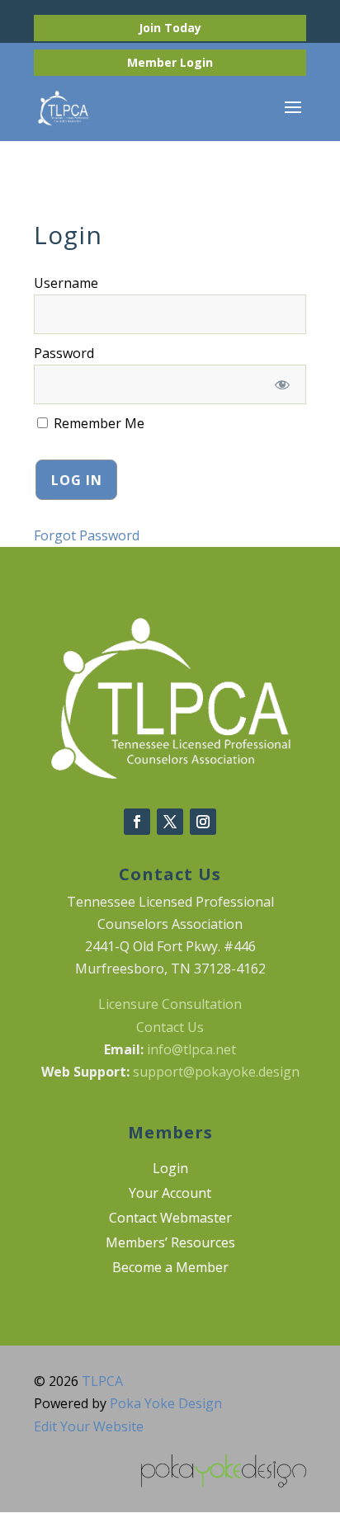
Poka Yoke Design (166, 1403)
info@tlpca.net (191, 1049)
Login (196, 62)
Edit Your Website (89, 1426)
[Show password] (281, 384)
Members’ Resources (170, 1244)
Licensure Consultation (170, 1004)
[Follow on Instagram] (203, 821)
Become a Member (170, 1268)
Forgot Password (86, 535)
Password (64, 353)
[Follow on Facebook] (137, 821)
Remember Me (97, 423)
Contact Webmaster (170, 1219)
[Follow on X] (170, 821)
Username (66, 283)
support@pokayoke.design (216, 1072)
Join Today (170, 27)
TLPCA (102, 1381)
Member (153, 62)
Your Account (170, 1194)
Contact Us (170, 1027)
